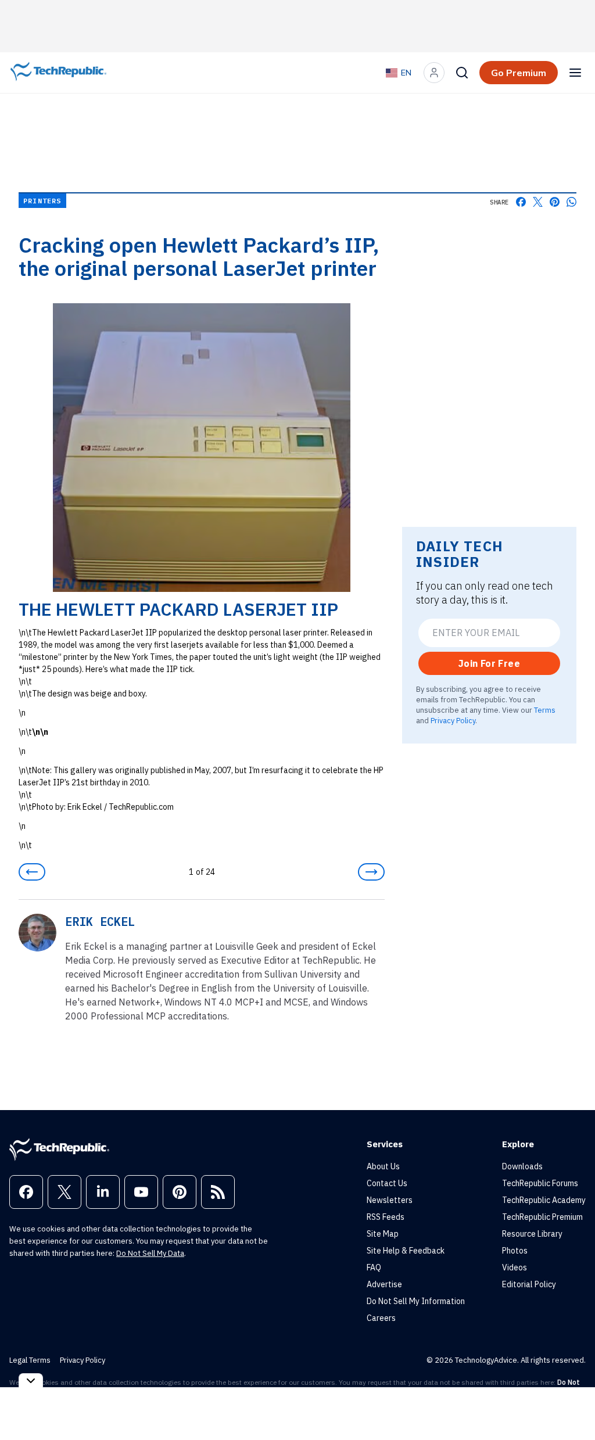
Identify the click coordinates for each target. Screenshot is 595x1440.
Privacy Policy (453, 720)
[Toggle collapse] (31, 1380)
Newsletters (390, 1200)
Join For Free (489, 663)
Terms (544, 709)
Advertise (384, 1284)
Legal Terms (30, 1360)
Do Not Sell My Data (150, 1253)
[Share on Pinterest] (555, 202)
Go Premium (518, 72)
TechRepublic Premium (542, 1217)
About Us (383, 1166)
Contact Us (387, 1183)
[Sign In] (434, 72)
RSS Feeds (385, 1217)
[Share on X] (538, 202)
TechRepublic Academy (544, 1200)
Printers (42, 200)
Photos (515, 1250)
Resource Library (532, 1234)
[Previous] (32, 872)
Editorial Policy (529, 1284)
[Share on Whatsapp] (571, 202)
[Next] (371, 872)
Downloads (522, 1166)
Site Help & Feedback (406, 1250)
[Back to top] (572, 1405)
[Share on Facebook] (521, 202)
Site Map (383, 1234)
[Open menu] (575, 72)
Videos (514, 1267)
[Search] (461, 72)
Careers (381, 1318)
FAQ (374, 1267)
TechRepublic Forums (540, 1183)
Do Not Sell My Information (416, 1301)
